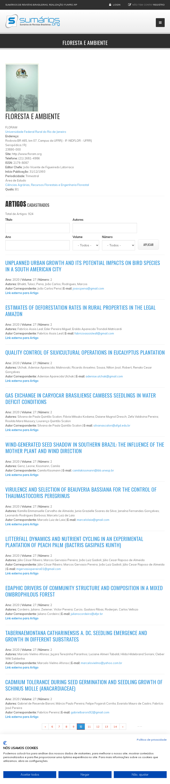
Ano (8, 237)
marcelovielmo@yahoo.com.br (101, 663)
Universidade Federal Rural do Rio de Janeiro (35, 131)
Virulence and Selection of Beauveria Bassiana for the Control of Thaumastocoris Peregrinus (80, 492)
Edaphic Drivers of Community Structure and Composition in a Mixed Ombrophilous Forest (84, 591)
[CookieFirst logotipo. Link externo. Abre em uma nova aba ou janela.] (5, 743)
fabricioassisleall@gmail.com (94, 333)
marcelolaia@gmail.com (93, 519)
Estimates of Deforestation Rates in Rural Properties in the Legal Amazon (80, 310)
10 (81, 726)
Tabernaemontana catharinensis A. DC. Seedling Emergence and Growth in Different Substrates (76, 636)
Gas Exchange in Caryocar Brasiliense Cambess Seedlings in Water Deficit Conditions (80, 398)
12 (97, 726)
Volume (78, 237)
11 (89, 726)
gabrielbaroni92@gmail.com (90, 712)
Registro (159, 4)
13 (106, 726)
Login (116, 4)
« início (35, 726)
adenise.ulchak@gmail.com (104, 376)
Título (8, 219)
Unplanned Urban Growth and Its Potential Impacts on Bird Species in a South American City (82, 266)
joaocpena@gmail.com (88, 288)
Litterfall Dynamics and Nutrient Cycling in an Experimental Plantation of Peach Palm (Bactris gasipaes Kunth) (74, 542)
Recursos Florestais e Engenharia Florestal (60, 185)
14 (115, 726)
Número (107, 237)
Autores (78, 219)
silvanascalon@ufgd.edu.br (111, 425)
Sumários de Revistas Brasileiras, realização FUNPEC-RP (41, 4)
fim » (132, 726)
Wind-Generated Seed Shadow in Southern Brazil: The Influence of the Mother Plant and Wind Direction (84, 447)
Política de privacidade (152, 739)
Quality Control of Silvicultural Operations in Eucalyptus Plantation (85, 352)
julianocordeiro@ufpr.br (87, 614)
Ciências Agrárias (17, 185)
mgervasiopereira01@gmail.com (38, 569)
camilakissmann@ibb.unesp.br (93, 470)
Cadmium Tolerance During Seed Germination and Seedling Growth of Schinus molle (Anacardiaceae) (83, 685)
